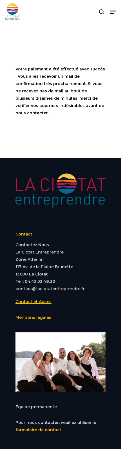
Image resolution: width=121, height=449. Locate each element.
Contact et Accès (33, 301)
